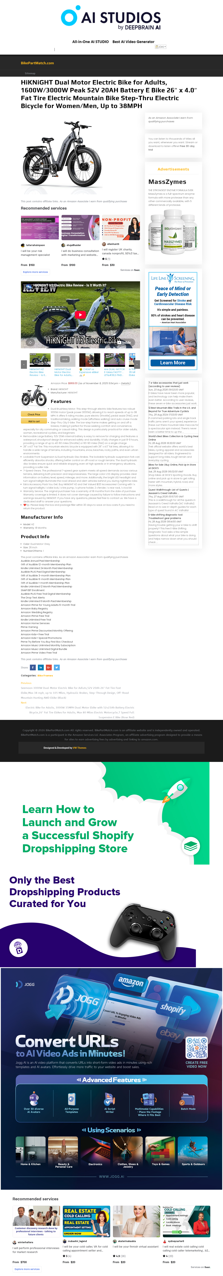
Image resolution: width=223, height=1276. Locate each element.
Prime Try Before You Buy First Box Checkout (47, 641)
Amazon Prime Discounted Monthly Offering (47, 630)
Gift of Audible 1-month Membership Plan (45, 583)
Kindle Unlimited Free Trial (36, 619)
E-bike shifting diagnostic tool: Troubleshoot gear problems (166, 516)
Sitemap (30, 73)
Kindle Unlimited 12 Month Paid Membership (46, 586)
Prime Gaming (29, 627)
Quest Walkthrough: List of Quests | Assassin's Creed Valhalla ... (169, 491)
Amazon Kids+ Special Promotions (41, 638)
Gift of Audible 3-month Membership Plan (46, 575)
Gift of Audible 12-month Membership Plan (46, 564)
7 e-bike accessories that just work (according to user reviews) (168, 384)
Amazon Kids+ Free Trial (35, 634)
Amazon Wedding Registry (37, 612)
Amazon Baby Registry (34, 608)
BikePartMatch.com (37, 63)
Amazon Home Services (35, 623)
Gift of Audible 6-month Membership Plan (46, 579)
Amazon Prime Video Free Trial (39, 652)
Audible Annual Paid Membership (40, 560)
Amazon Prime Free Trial (35, 616)
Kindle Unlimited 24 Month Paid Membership (47, 568)
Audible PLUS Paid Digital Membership (43, 571)
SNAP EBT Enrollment (33, 590)
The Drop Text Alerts (33, 597)
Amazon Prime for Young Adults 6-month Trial (48, 605)
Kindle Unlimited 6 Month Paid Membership (46, 601)
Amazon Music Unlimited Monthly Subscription (48, 645)
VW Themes (79, 747)
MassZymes (167, 181)
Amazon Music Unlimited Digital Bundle (44, 649)
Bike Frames (45, 675)
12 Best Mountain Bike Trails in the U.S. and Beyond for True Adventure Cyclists (172, 409)
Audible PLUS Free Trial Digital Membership (46, 593)
